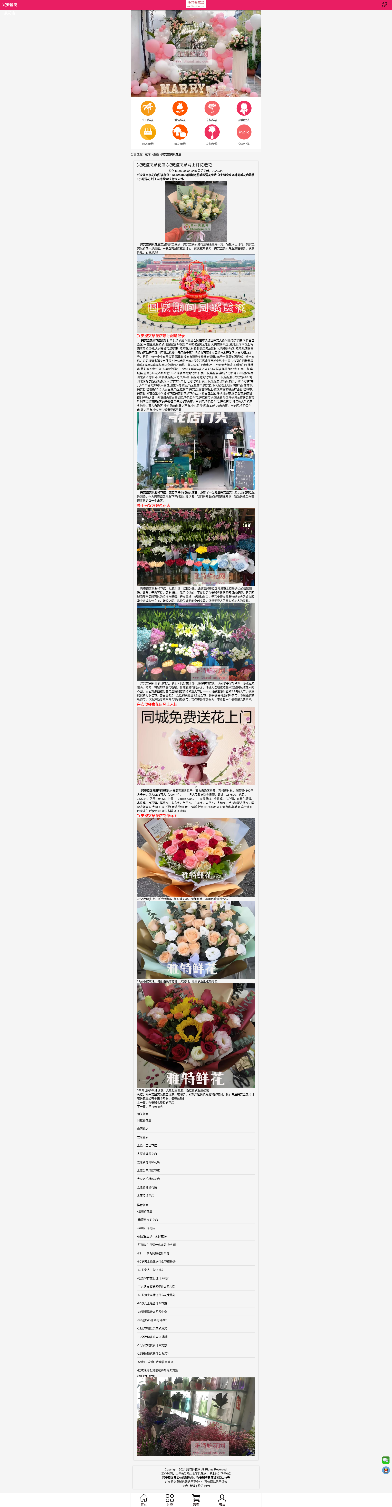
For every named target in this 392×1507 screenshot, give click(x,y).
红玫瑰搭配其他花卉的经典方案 (158, 1370)
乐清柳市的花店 (148, 1219)
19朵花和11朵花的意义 (152, 1328)
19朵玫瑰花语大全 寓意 (153, 1336)
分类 (170, 1504)
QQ (386, 1471)
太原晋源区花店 (147, 1187)
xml (207, 1485)
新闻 (193, 1485)
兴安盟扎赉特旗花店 (161, 1102)
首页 (144, 1504)
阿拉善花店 (155, 1106)
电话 (222, 1504)
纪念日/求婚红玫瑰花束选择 (155, 1362)
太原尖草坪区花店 (148, 1170)
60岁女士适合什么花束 (152, 1303)
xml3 (152, 1375)
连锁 (156, 154)
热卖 (196, 1504)
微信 (386, 1461)
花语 (200, 1485)
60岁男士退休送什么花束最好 (157, 1261)
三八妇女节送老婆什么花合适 (156, 1286)
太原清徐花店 (145, 1195)
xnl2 (145, 1375)
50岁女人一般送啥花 (151, 1270)
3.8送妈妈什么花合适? (152, 1320)
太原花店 (142, 1137)
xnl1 (139, 1375)
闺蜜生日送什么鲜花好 (152, 1236)
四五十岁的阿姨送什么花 (153, 1253)
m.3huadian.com (186, 170)
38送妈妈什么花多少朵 (152, 1311)
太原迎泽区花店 (147, 1153)
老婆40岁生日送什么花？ (154, 1278)
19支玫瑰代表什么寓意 (152, 1345)
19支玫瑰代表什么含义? (153, 1353)
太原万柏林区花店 (148, 1179)
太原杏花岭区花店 (148, 1162)
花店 (148, 154)
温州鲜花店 (145, 1211)
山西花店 (142, 1128)
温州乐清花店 (146, 1228)
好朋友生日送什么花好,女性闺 (157, 1244)
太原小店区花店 (147, 1145)
